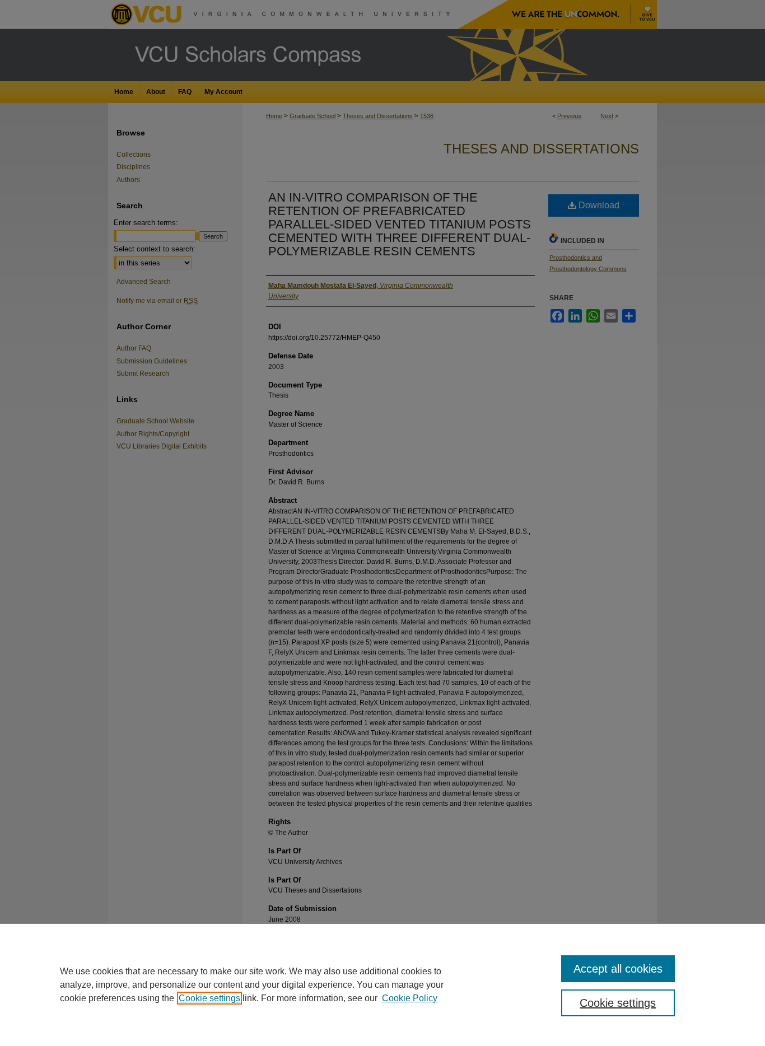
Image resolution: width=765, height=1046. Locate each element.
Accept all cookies (618, 969)
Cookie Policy (409, 998)
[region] (382, 984)
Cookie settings (209, 998)
